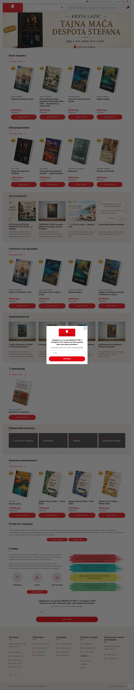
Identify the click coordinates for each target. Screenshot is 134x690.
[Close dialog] (85, 328)
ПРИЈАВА (67, 359)
